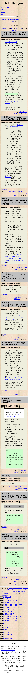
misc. (13, 21)
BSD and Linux (23, 112)
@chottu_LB (8, 177)
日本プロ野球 (21, 591)
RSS (2, 9)
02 (5, 598)
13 (23, 28)
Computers (3, 591)
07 (13, 602)
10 (16, 28)
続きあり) (4, 189)
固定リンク (17, 113)
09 (5, 597)
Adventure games (14, 19)
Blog (3, 19)
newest (4, 28)
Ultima (7, 19)
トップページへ (5, 7)
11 (19, 28)
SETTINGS (4, 11)
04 (8, 600)
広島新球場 (14, 591)
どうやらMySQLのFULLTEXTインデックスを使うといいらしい (14, 317)
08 (3, 597)
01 (3, 598)
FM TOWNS (23, 19)
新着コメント (4, 14)
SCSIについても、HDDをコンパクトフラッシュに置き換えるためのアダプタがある (14, 377)
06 (10, 600)
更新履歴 (3, 12)
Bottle (25, 267)
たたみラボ (8, 288)
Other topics (23, 393)
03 (7, 598)
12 (21, 28)
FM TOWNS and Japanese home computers (15, 589)
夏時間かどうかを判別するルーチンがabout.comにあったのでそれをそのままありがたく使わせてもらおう (14, 258)
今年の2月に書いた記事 (11, 42)
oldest (14, 30)
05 (10, 602)
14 (25, 28)
